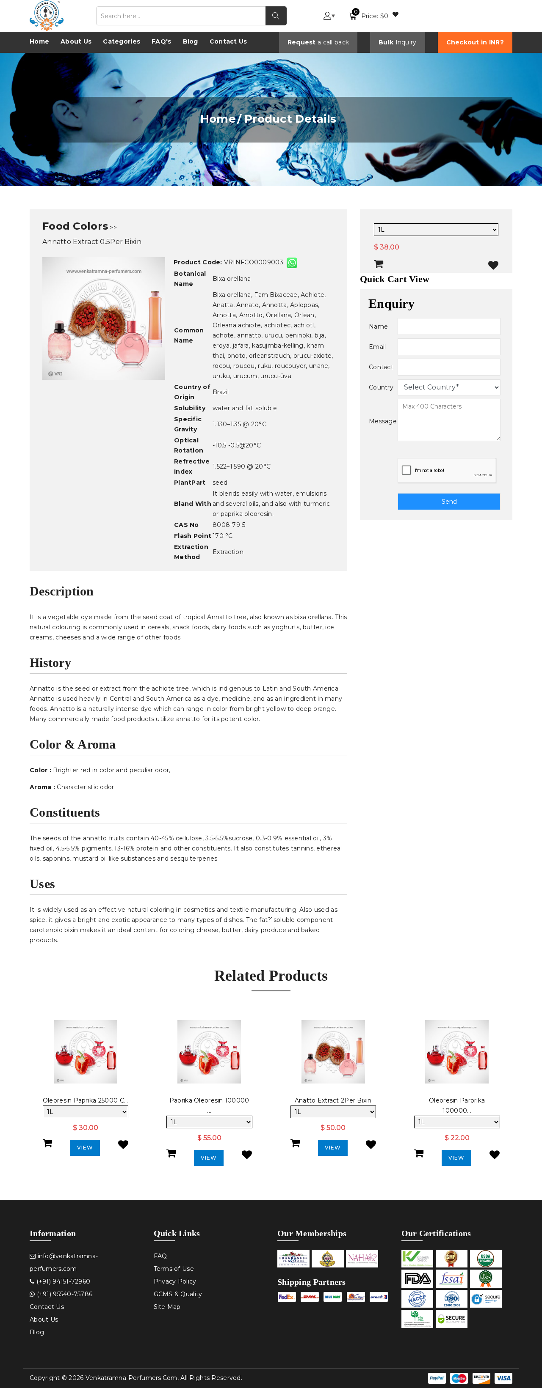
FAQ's (161, 41)
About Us (76, 41)
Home (39, 41)
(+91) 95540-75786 (63, 1294)
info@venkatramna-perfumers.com (64, 1262)
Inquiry (406, 42)
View (85, 1147)
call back (336, 42)
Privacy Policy (175, 1281)
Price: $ (371, 14)
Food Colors (75, 226)
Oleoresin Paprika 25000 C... (85, 1100)
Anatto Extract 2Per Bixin (333, 1100)
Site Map (167, 1307)
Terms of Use (174, 1269)
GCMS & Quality (178, 1294)
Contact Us (228, 41)
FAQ (160, 1256)
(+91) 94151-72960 (62, 1281)
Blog (190, 41)
